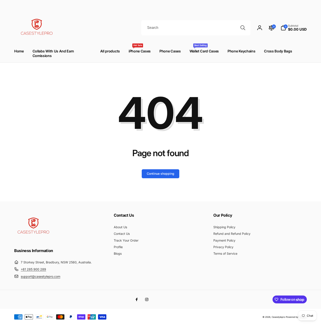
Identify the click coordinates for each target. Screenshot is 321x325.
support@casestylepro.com (40, 276)
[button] (294, 27)
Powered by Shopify (296, 317)
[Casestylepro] (32, 239)
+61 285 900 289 (33, 269)
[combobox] (195, 27)
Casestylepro (278, 317)
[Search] (242, 27)
